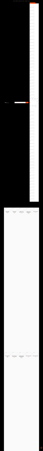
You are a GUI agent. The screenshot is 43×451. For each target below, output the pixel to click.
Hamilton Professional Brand (12, 102)
